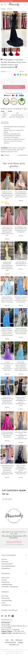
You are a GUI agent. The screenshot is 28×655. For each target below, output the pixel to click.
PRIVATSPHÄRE (9, 653)
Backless (10, 147)
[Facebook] (2, 616)
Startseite (3, 9)
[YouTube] (13, 616)
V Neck (15, 151)
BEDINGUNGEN (19, 651)
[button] (5, 202)
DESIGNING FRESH (18, 653)
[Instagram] (6, 616)
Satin (21, 149)
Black (15, 147)
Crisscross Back (21, 147)
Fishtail (2, 149)
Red (18, 149)
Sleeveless (3, 151)
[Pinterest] (9, 616)
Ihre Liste (22, 71)
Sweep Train (10, 151)
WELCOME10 (14, 541)
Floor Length (8, 149)
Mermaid (14, 149)
